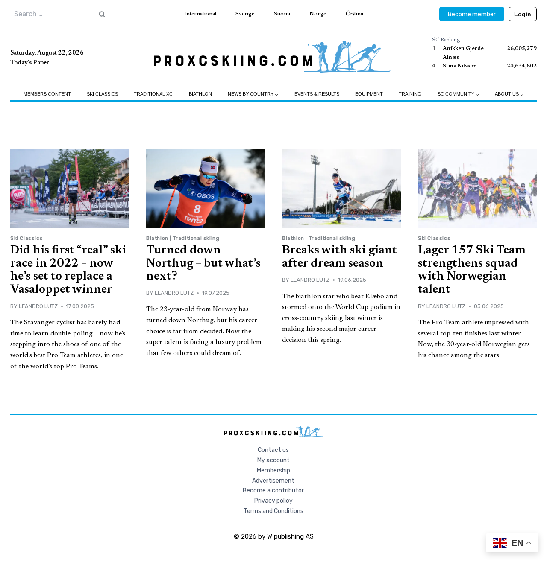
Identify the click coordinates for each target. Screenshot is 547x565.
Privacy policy (273, 500)
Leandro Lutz (38, 306)
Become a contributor (273, 490)
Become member (472, 14)
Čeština (354, 14)
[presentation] (69, 188)
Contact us (273, 450)
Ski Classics (102, 93)
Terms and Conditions (273, 511)
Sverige (244, 14)
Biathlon (200, 93)
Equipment (369, 93)
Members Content (47, 93)
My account (273, 460)
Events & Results (316, 93)
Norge (317, 14)
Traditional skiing (196, 238)
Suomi (282, 14)
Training (410, 93)
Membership (273, 470)
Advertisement (273, 480)
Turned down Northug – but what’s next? (203, 264)
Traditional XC (153, 93)
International (200, 14)
